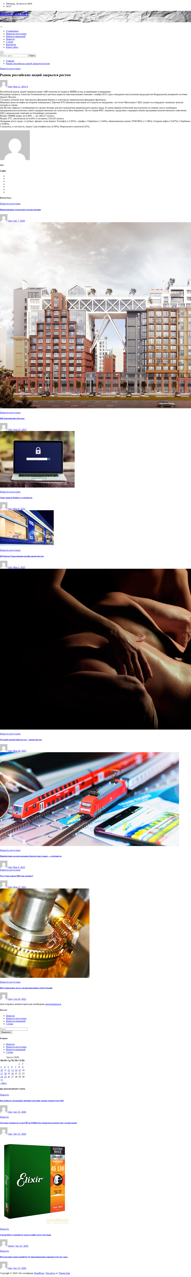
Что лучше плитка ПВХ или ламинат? (16, 876)
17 (1, 1073)
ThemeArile (64, 1273)
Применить (6, 1032)
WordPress (39, 1273)
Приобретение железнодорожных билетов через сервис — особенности (30, 856)
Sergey (11, 1246)
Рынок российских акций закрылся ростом (28, 63)
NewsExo (50, 1273)
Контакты (11, 44)
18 (5, 1073)
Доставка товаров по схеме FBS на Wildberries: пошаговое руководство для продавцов (38, 1123)
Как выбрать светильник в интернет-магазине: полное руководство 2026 (32, 1100)
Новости (10, 39)
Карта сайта (12, 47)
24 (1, 1077)
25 (5, 1077)
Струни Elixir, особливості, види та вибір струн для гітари (25, 1235)
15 (20, 1070)
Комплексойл (14, 13)
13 (12, 1070)
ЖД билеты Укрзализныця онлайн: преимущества (22, 556)
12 (9, 1070)
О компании (12, 31)
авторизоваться (53, 1004)
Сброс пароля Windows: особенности (16, 498)
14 (16, 1070)
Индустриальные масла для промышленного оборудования (26, 988)
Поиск (32, 56)
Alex (10, 86)
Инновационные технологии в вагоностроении (20, 209)
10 (1, 1070)
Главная (10, 61)
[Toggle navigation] (1, 26)
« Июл (3, 1083)
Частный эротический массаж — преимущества (21, 740)
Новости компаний (16, 36)
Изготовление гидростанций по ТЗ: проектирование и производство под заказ (34, 1257)
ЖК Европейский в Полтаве (12, 418)
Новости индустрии (16, 33)
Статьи (9, 42)
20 (12, 1073)
